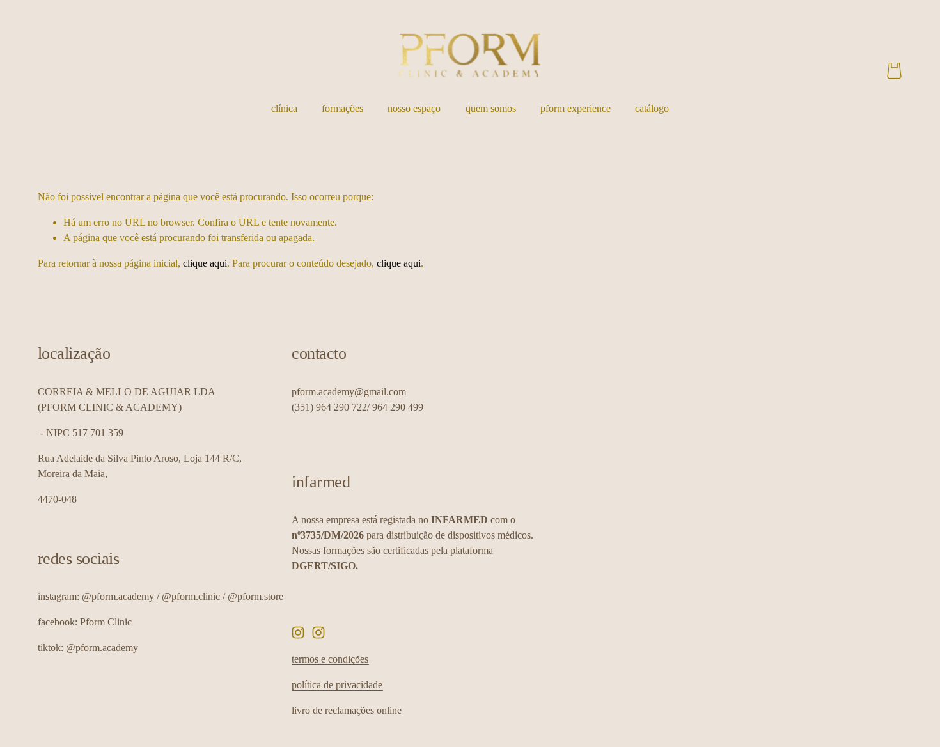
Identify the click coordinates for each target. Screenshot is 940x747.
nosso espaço (414, 108)
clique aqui (205, 263)
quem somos (491, 108)
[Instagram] (298, 632)
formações (342, 108)
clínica (284, 108)
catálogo (652, 108)
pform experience (575, 108)
